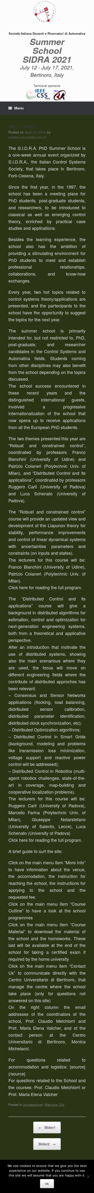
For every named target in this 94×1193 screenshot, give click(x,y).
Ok (47, 1184)
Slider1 (47, 1127)
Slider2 (47, 1144)
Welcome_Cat (54, 1104)
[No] (88, 1176)
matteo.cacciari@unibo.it (27, 137)
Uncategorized (33, 1104)
